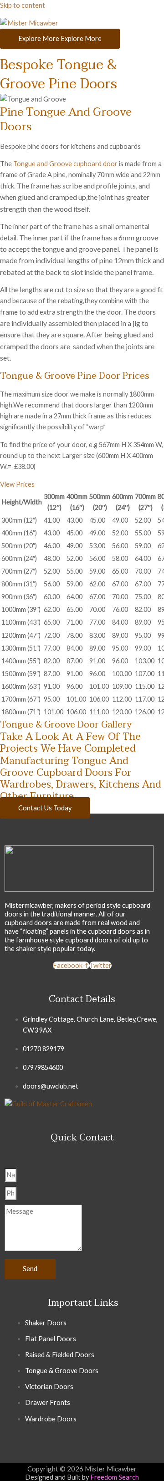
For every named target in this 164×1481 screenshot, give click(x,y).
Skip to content (22, 5)
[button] (82, 484)
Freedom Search (114, 1477)
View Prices (17, 484)
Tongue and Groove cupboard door (65, 164)
